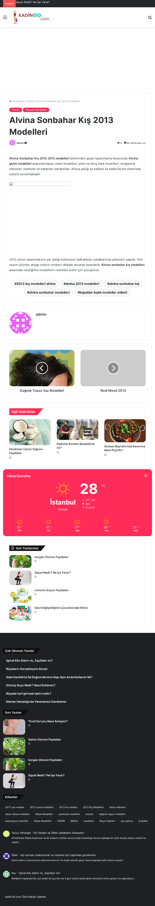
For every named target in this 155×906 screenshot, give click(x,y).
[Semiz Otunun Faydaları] (14, 746)
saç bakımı (127, 820)
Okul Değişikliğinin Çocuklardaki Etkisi (61, 607)
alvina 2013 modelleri (82, 284)
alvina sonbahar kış (124, 284)
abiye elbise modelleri (17, 814)
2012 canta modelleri (41, 807)
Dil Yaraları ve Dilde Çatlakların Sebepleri (59, 832)
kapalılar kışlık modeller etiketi (103, 292)
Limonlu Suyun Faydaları (52, 590)
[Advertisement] (77, 61)
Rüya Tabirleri (107, 820)
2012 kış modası (68, 807)
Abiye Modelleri (44, 814)
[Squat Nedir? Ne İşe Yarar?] (20, 578)
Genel (30, 101)
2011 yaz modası (14, 807)
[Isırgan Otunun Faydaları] (20, 561)
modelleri (89, 820)
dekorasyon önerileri (16, 820)
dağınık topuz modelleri (112, 814)
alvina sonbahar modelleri (49, 292)
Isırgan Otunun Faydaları (52, 557)
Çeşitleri (143, 820)
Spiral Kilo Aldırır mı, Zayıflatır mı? (39, 873)
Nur (14, 873)
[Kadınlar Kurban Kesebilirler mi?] (77, 429)
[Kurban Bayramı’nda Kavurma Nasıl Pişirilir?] (125, 430)
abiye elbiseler (117, 807)
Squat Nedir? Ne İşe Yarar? (33, 2)
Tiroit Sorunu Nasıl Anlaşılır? (48, 721)
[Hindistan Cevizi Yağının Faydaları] (30, 432)
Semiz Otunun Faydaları (44, 739)
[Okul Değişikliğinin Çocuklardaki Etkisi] (20, 613)
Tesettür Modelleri (36, 109)
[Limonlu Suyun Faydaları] (20, 595)
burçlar (89, 814)
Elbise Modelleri (43, 820)
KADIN (61, 820)
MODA (74, 820)
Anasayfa (18, 101)
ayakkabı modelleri (69, 814)
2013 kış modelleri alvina (36, 284)
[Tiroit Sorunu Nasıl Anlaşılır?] (14, 727)
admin (20, 142)
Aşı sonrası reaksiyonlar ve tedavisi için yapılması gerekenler (58, 855)
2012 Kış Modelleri (93, 807)
